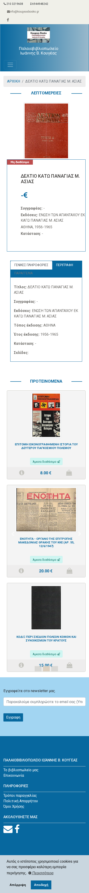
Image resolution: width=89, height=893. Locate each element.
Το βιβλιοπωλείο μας (21, 770)
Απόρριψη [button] (18, 885)
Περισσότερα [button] (42, 873)
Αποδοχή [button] (41, 885)
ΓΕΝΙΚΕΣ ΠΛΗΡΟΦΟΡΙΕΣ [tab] (31, 265)
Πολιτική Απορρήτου (20, 801)
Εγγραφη (13, 717)
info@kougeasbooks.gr (24, 11)
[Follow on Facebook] (17, 829)
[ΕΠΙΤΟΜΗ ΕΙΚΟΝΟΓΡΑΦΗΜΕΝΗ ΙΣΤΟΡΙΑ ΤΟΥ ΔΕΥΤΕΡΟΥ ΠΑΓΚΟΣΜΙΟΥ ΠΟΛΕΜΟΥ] (46, 415)
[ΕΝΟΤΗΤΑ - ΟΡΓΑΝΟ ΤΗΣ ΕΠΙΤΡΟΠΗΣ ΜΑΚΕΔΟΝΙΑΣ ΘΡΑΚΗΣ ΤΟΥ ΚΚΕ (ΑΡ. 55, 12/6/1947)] (46, 509)
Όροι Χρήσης (13, 806)
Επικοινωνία (13, 775)
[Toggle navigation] (10, 64)
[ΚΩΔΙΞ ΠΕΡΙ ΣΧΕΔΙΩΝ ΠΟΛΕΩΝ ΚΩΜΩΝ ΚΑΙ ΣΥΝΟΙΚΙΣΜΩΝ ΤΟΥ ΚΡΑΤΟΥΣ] (46, 607)
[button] (13, 533)
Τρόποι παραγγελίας (20, 795)
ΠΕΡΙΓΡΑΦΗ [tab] (64, 265)
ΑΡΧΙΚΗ (13, 81)
